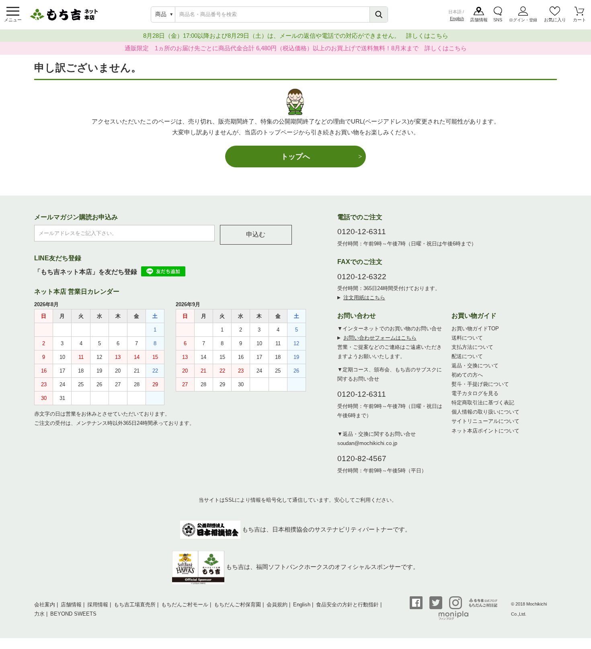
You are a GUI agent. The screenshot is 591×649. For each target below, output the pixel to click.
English (457, 18)
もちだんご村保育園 (237, 605)
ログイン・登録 (523, 20)
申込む (255, 234)
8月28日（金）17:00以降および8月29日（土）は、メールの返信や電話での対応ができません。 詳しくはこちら (295, 35)
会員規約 (277, 605)
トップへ (295, 156)
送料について (467, 338)
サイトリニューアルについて (485, 421)
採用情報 (97, 605)
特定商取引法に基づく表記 (482, 403)
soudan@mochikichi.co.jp (367, 443)
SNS (497, 19)
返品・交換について (475, 366)
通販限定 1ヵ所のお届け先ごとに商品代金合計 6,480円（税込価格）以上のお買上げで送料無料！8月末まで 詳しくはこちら (296, 48)
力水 (39, 614)
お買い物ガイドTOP (475, 329)
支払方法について (472, 347)
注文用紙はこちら (364, 298)
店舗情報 (479, 19)
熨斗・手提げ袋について (480, 384)
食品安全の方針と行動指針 (347, 605)
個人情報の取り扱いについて (485, 412)
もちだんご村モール (184, 605)
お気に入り (555, 19)
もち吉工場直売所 (135, 605)
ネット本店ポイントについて (485, 431)
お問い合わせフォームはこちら (380, 338)
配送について (467, 356)
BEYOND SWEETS (73, 614)
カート (579, 19)
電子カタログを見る (475, 393)
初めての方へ (467, 375)
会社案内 (44, 605)
